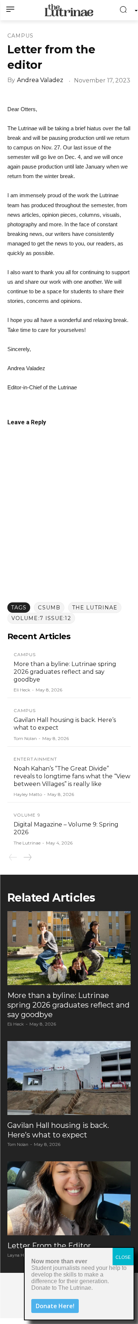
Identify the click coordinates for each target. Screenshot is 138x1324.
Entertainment (35, 759)
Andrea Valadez (40, 80)
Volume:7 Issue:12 (41, 618)
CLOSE (123, 1257)
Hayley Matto (28, 794)
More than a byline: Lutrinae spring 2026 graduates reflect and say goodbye (65, 672)
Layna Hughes (22, 1255)
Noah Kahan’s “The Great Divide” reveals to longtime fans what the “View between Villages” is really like (72, 776)
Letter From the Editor (49, 1245)
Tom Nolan (25, 738)
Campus (20, 35)
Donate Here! (55, 1306)
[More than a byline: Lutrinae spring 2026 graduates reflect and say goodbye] (69, 948)
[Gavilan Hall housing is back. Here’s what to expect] (69, 1078)
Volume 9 (27, 815)
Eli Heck (22, 690)
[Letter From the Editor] (69, 1198)
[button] (125, 10)
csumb (49, 607)
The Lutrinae (94, 607)
